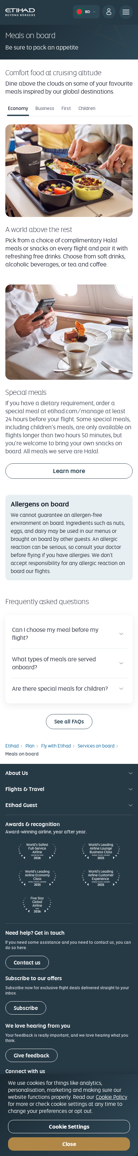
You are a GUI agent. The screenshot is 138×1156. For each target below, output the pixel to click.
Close (69, 1144)
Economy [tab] (18, 108)
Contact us (27, 962)
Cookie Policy (111, 1096)
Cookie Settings (69, 1126)
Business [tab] (45, 108)
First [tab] (66, 108)
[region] (69, 1115)
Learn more (69, 471)
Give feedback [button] (31, 1055)
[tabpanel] (69, 196)
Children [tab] (86, 108)
